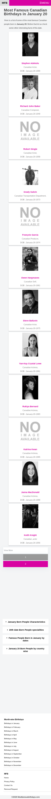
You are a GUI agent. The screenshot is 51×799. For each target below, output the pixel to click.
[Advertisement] (25, 593)
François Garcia (30, 235)
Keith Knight (30, 535)
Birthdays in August (11, 750)
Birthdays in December (12, 765)
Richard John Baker (30, 106)
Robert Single (30, 149)
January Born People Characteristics (26, 622)
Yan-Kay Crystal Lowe (30, 363)
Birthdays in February (12, 727)
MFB (4, 2)
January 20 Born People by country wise (26, 649)
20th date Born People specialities (26, 630)
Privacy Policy (9, 781)
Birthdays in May (10, 739)
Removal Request (11, 789)
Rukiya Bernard (30, 406)
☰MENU (44, 2)
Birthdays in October (11, 758)
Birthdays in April (10, 735)
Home (6, 778)
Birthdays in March (11, 731)
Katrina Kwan (30, 449)
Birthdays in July (10, 746)
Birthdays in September (13, 754)
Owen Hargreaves (30, 278)
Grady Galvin (30, 192)
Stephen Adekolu (30, 63)
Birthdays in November (12, 761)
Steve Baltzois (30, 320)
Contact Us (8, 785)
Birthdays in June (10, 742)
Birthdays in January (11, 723)
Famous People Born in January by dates (26, 639)
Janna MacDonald (30, 492)
